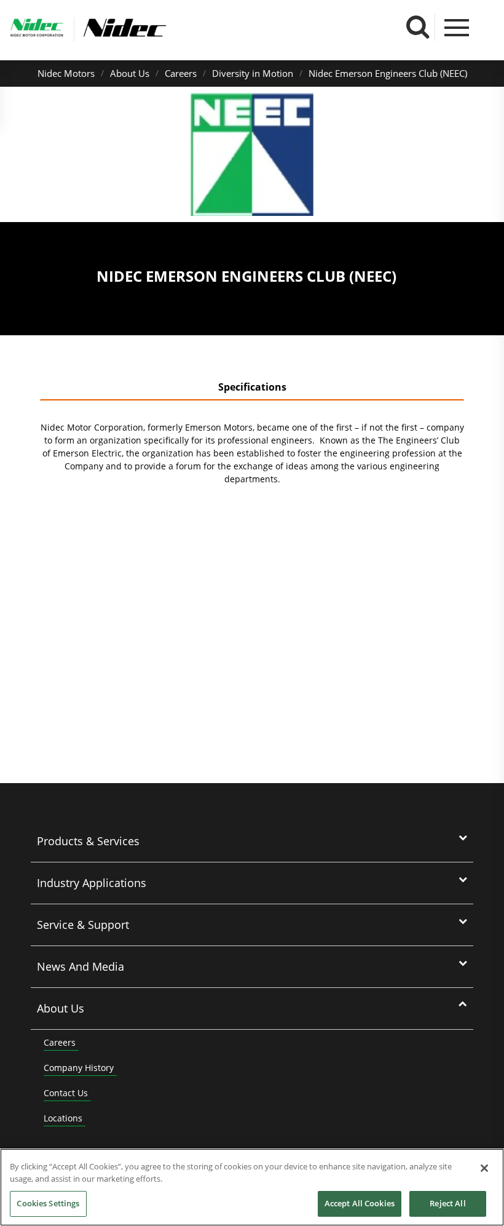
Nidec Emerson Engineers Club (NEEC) (388, 73)
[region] (252, 1187)
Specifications (252, 387)
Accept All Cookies (360, 1203)
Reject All (447, 1203)
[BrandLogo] (37, 29)
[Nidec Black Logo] (165, 28)
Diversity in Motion (252, 73)
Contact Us (66, 1093)
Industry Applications (91, 882)
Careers (181, 73)
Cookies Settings (48, 1203)
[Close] (484, 1168)
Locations (63, 1118)
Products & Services (88, 841)
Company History (79, 1067)
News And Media (80, 966)
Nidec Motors (66, 73)
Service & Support (83, 924)
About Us (129, 73)
